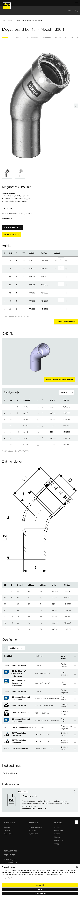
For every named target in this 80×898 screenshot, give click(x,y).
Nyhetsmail (33, 834)
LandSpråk (63, 657)
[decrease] (55, 260)
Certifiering (46, 37)
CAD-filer (18, 37)
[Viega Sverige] (6, 3)
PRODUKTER (9, 823)
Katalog (7, 830)
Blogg (56, 844)
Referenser (58, 830)
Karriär (56, 834)
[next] (76, 106)
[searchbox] (38, 10)
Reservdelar (8, 834)
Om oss (57, 827)
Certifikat (8, 656)
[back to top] (76, 822)
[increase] (66, 260)
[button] (40, 773)
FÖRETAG (58, 823)
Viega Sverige (7, 20)
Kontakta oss (59, 840)
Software (32, 830)
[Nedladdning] (38, 407)
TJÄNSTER (33, 823)
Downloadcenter (35, 827)
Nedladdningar (60, 37)
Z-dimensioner (32, 37)
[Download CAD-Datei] (38, 400)
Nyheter (7, 827)
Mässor (57, 837)
